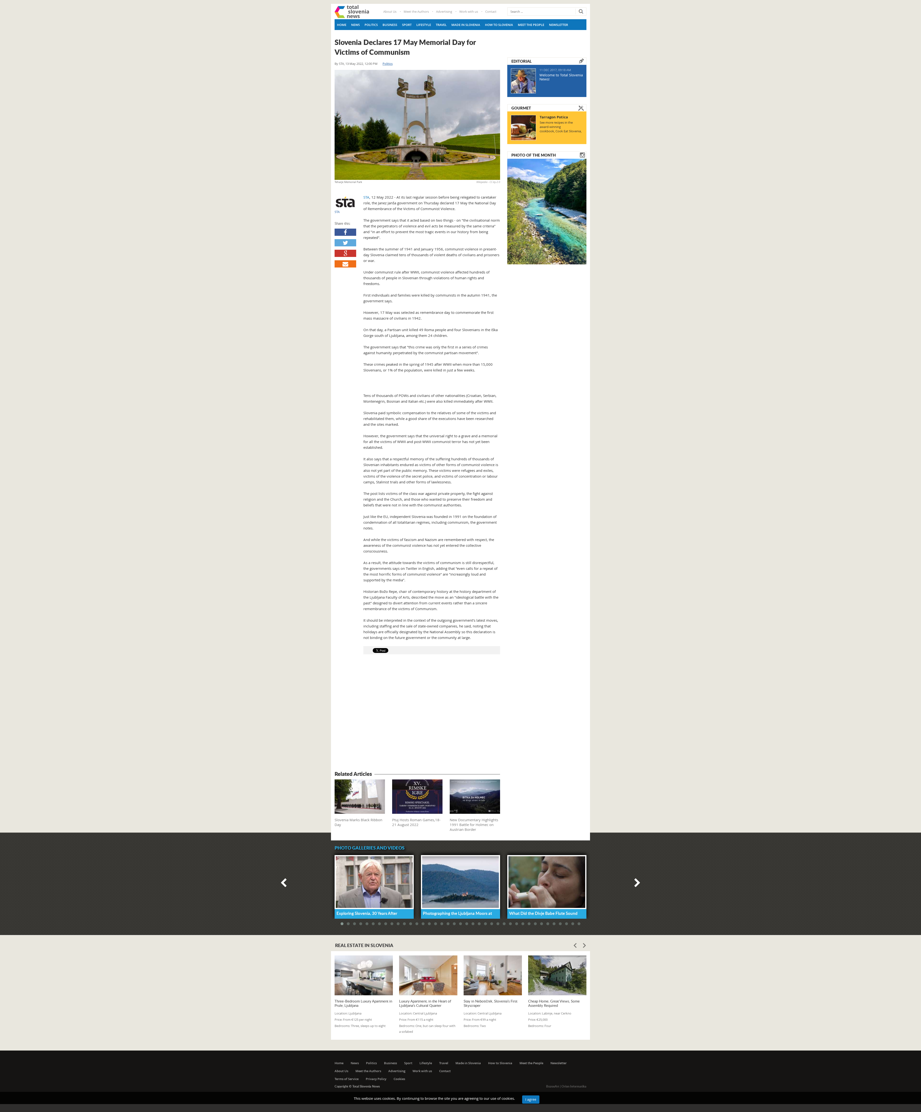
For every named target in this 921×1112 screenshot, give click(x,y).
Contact (490, 11)
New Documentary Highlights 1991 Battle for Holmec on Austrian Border (474, 824)
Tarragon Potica (554, 117)
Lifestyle (423, 25)
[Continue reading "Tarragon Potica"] (523, 127)
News (355, 25)
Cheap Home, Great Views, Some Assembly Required (554, 1003)
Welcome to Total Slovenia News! (561, 77)
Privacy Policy (376, 1079)
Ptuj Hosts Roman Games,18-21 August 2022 (416, 822)
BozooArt (552, 1086)
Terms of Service (347, 1079)
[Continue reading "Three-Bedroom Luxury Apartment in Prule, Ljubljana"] (364, 975)
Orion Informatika (573, 1086)
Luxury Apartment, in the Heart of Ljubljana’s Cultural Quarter (425, 1003)
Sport (407, 25)
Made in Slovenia (465, 25)
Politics (371, 25)
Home (341, 25)
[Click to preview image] (417, 125)
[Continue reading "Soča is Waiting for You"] (546, 211)
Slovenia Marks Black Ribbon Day (358, 822)
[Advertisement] (417, 713)
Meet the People (531, 25)
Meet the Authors (416, 11)
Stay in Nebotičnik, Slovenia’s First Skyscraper (490, 1003)
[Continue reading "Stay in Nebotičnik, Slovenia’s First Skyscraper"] (493, 975)
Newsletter (558, 25)
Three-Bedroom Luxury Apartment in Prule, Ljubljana (363, 1003)
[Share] (345, 232)
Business (390, 25)
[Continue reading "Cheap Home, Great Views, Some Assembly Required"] (557, 975)
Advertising (444, 11)
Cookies (399, 1079)
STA (341, 63)
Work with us (468, 11)
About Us (389, 11)
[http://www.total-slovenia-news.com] (352, 11)
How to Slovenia (499, 25)
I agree (530, 1099)
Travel (441, 25)
